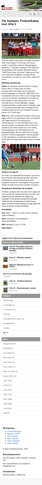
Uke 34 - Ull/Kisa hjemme (20, 281)
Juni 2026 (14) (8, 353)
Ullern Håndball (13, 441)
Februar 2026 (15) (10, 371)
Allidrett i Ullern (13, 434)
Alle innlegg (8, 300)
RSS (6, 333)
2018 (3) (6, 413)
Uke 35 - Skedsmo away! (20, 257)
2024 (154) (7, 385)
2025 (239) (7, 380)
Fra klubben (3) (9, 309)
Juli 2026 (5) (8, 348)
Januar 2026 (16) (9, 376)
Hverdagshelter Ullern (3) (13, 319)
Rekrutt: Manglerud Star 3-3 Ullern (21, 266)
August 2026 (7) (9, 343)
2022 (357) (7, 394)
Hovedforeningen (14, 431)
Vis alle (6, 328)
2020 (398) (7, 404)
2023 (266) (7, 390)
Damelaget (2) (9, 305)
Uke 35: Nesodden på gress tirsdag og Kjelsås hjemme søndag (21, 248)
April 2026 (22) (9, 362)
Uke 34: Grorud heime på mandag (17, 274)
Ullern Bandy (12, 436)
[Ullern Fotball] (21, 5)
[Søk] (31, 14)
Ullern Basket (12, 438)
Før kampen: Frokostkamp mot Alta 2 (20, 22)
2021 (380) (7, 399)
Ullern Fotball (14, 29)
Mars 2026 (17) (9, 367)
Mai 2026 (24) (8, 357)
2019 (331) (7, 408)
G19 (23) (6, 314)
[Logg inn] (34, 14)
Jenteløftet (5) (8, 323)
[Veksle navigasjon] (38, 14)
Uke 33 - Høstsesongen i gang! (22, 288)
